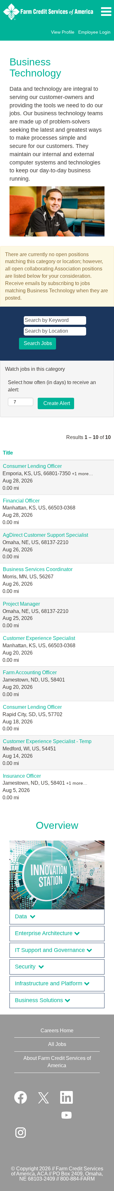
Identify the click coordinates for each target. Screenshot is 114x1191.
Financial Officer (21, 500)
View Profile (62, 32)
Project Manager (21, 604)
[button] (106, 12)
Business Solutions (40, 1000)
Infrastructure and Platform (49, 983)
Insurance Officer (22, 776)
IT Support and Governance (50, 950)
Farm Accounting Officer (30, 672)
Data (22, 916)
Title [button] (8, 453)
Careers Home (57, 1030)
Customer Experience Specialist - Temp (47, 741)
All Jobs (57, 1044)
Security (26, 966)
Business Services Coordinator (38, 569)
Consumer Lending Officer (32, 466)
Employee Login (94, 32)
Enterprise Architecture (44, 933)
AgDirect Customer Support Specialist (45, 535)
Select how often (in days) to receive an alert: (52, 386)
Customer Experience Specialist (39, 638)
